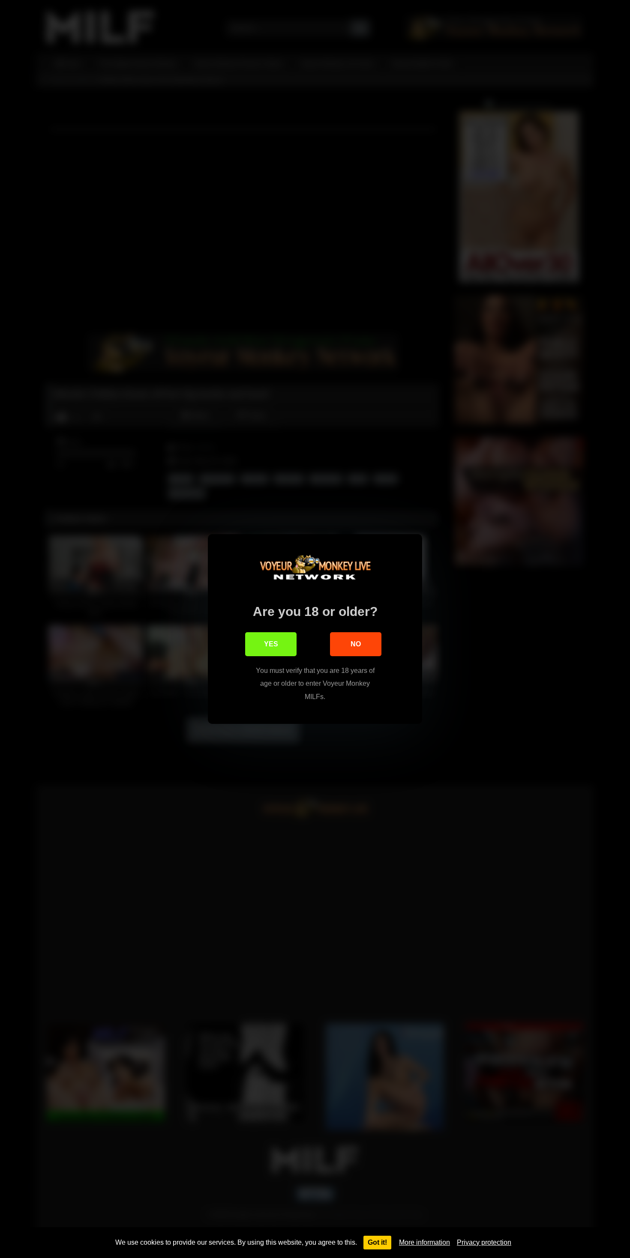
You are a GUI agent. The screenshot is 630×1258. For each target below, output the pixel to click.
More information (424, 1242)
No (356, 644)
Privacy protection (484, 1242)
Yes (271, 644)
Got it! (377, 1242)
